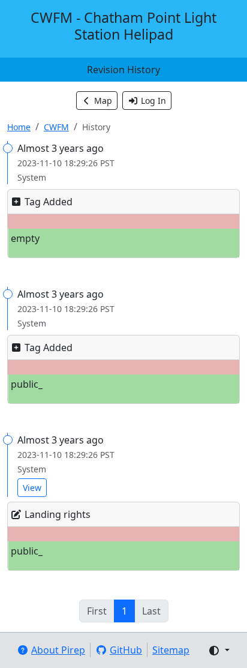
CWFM (56, 127)
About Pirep (58, 650)
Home (19, 127)
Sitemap (170, 650)
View (32, 487)
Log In (153, 100)
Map (103, 100)
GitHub (126, 650)
